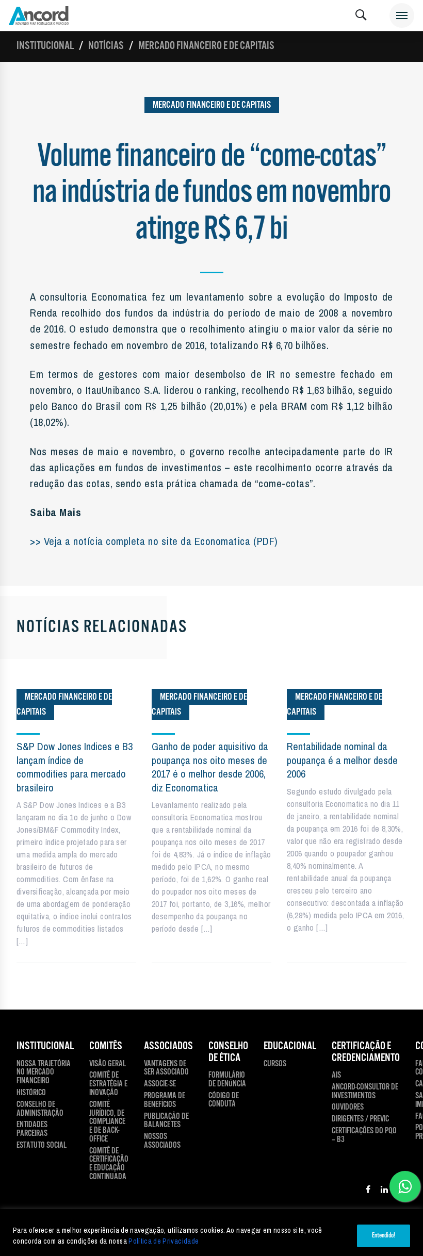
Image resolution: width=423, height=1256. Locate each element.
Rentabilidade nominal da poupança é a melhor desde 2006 (342, 760)
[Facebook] (368, 1191)
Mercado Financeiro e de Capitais (206, 46)
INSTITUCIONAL (45, 1046)
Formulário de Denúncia (227, 1080)
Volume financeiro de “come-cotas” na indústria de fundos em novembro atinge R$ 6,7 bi (211, 193)
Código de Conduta (223, 1101)
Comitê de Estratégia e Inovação (108, 1084)
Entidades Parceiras (32, 1129)
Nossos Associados (162, 1141)
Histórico (31, 1093)
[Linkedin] (384, 1191)
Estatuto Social (42, 1146)
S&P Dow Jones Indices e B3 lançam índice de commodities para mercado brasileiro (75, 766)
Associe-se (160, 1084)
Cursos (275, 1064)
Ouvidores (348, 1107)
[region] (211, 1232)
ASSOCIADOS (168, 1046)
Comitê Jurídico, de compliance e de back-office (107, 1122)
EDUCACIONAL (290, 1046)
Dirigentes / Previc (360, 1119)
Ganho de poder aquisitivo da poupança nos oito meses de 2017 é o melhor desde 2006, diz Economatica (210, 766)
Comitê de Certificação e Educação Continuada (108, 1164)
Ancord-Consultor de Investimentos (365, 1092)
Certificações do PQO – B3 (364, 1136)
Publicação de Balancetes (166, 1121)
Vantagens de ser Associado (166, 1069)
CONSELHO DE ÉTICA (228, 1052)
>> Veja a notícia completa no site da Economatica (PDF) (154, 541)
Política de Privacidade (163, 1241)
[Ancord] (39, 15)
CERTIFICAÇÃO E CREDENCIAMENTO (366, 1052)
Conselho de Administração (40, 1109)
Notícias (106, 46)
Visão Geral (107, 1064)
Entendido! (383, 1235)
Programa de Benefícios (164, 1101)
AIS (336, 1075)
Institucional (45, 46)
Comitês (105, 1046)
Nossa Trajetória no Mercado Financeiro (44, 1073)
